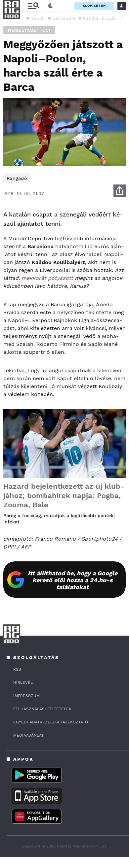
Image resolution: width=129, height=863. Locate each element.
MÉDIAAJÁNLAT (28, 735)
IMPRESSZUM (26, 695)
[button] (121, 18)
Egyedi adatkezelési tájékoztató (50, 722)
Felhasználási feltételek (42, 709)
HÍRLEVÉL (23, 682)
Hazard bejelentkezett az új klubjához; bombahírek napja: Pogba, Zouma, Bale (63, 495)
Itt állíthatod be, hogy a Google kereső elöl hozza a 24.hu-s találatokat (72, 580)
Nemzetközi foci (29, 30)
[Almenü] (34, 6)
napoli (37, 18)
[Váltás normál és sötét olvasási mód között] (51, 6)
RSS (17, 669)
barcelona (64, 18)
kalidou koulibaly (103, 18)
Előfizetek (94, 5)
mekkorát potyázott (47, 278)
